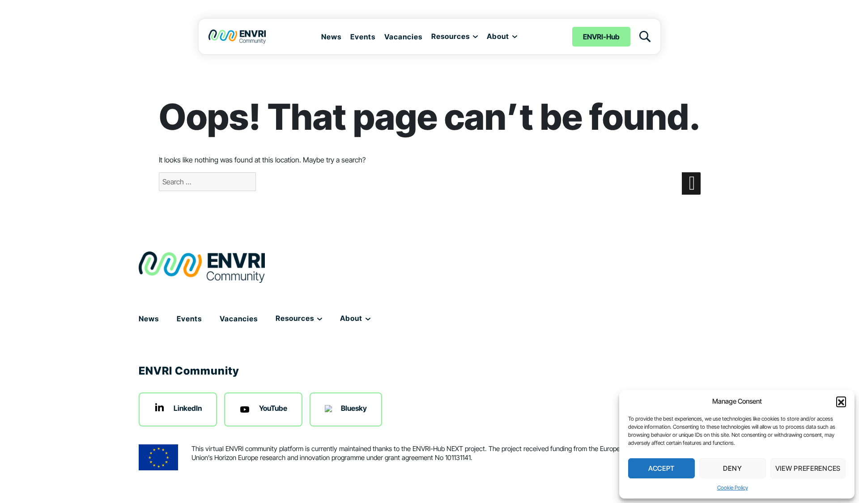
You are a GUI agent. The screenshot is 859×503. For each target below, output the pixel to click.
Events (362, 36)
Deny (732, 468)
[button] (841, 401)
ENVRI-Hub (601, 36)
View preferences (808, 468)
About (498, 36)
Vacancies (403, 36)
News (331, 36)
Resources (450, 36)
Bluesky (354, 408)
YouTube (273, 408)
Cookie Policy (732, 487)
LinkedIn (188, 408)
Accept (661, 468)
